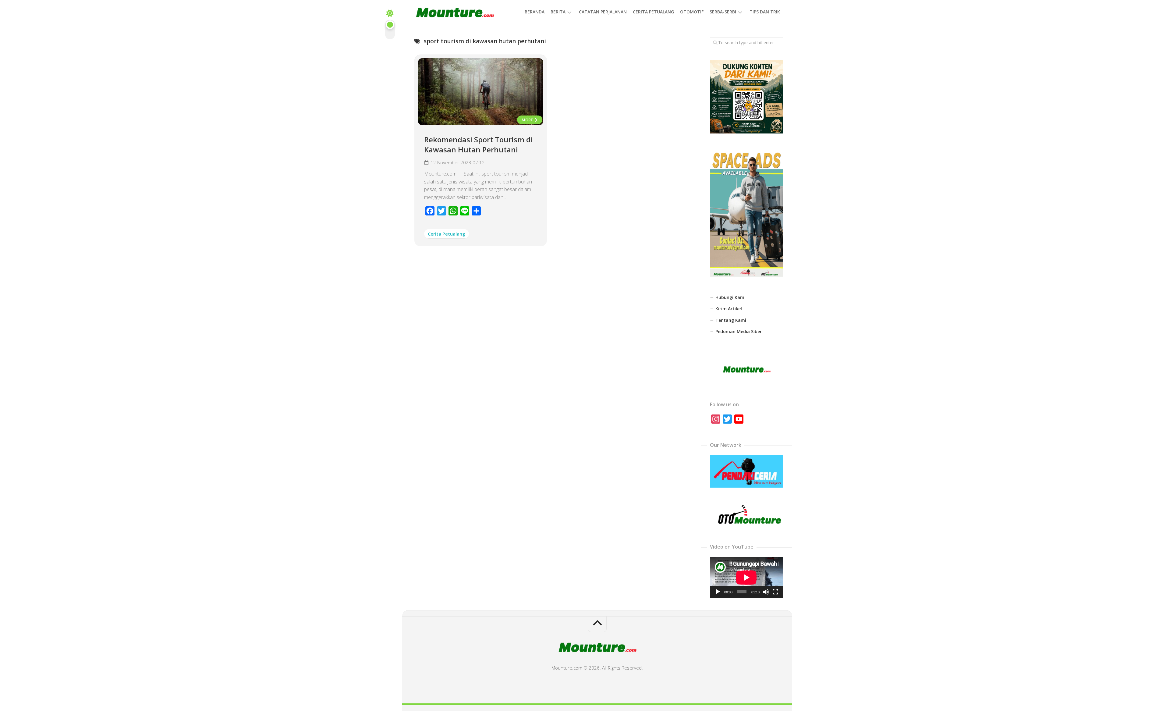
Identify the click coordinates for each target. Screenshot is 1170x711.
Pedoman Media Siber (738, 331)
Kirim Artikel (728, 308)
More (528, 120)
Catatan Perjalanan (603, 12)
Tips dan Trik (765, 12)
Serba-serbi (723, 12)
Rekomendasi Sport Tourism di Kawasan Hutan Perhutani (478, 144)
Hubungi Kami (730, 297)
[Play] (718, 592)
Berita (558, 12)
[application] (746, 577)
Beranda (534, 12)
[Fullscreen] (775, 592)
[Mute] (766, 592)
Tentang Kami (730, 320)
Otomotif (692, 12)
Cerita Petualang (653, 12)
